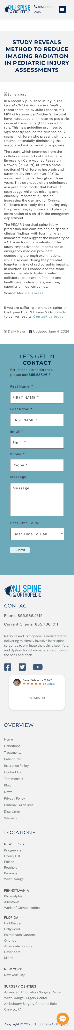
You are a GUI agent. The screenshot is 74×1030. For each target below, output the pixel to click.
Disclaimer (12, 811)
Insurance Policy (16, 765)
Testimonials (13, 779)
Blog (7, 785)
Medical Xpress (30, 293)
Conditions (12, 746)
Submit (20, 550)
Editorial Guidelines (19, 805)
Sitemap (10, 818)
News (8, 792)
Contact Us (12, 772)
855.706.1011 (46, 624)
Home (8, 739)
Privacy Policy (14, 798)
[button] (62, 9)
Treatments (12, 752)
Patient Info (12, 759)
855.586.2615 (40, 375)
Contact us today (48, 316)
